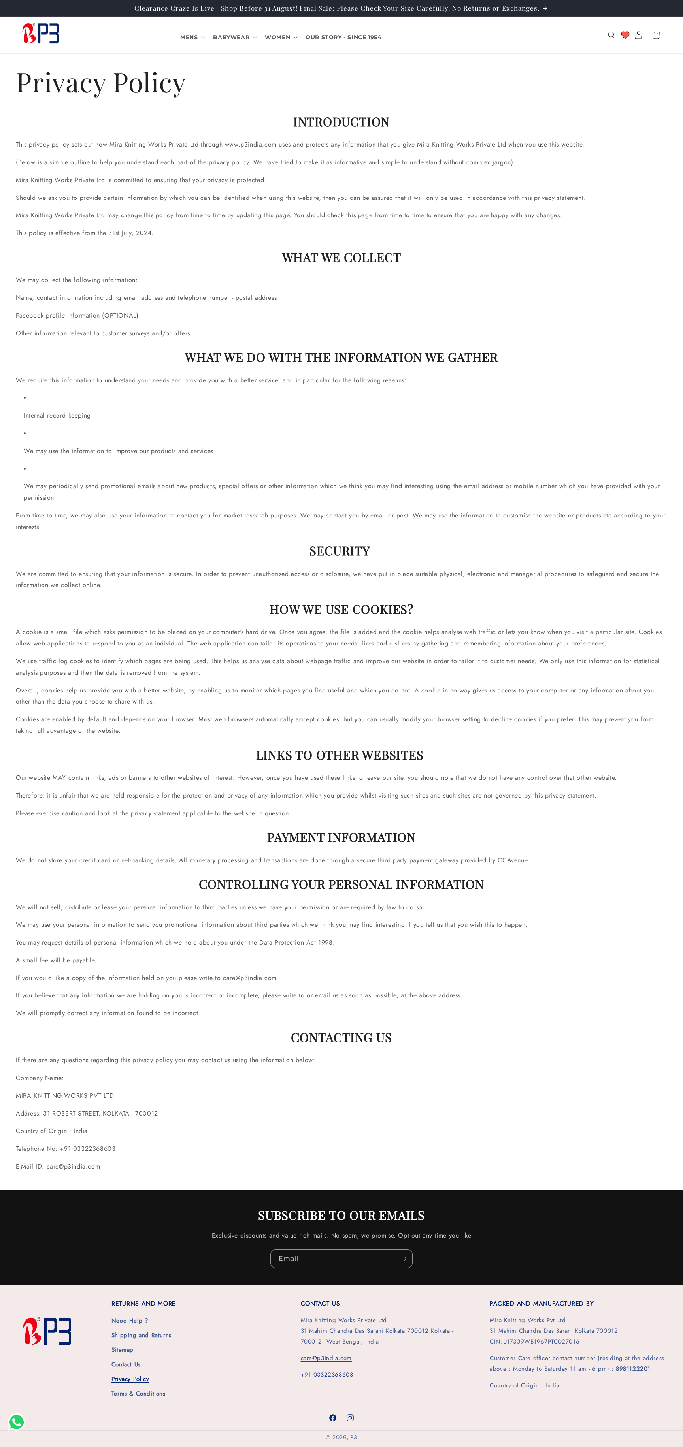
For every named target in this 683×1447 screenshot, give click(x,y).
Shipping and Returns (141, 1335)
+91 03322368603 (327, 1374)
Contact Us (126, 1364)
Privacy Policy (130, 1379)
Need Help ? (129, 1320)
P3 (353, 1437)
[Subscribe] (403, 1258)
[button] (191, 37)
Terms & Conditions (138, 1393)
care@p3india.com (326, 1358)
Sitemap (122, 1349)
